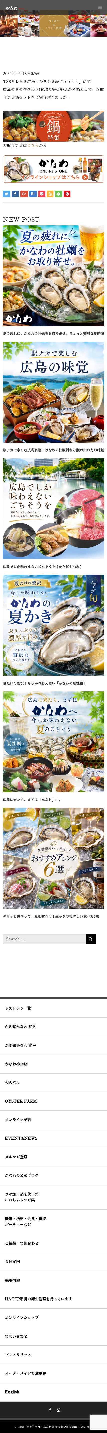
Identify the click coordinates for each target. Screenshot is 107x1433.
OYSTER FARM (21, 1101)
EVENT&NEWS (21, 1138)
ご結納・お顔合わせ (22, 1243)
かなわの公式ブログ (22, 1175)
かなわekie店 (16, 1064)
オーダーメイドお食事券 (25, 1373)
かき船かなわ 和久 (20, 1027)
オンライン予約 (18, 1120)
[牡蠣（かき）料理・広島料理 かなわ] (15, 7)
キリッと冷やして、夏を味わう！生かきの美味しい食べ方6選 (51, 916)
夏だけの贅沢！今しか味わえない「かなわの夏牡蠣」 (45, 683)
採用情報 (12, 1280)
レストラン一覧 (18, 1008)
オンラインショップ (22, 1317)
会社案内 (12, 1262)
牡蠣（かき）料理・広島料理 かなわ (41, 1427)
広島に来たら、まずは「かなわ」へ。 (32, 800)
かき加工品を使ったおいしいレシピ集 (22, 1197)
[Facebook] (49, 1409)
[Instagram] (57, 1409)
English (12, 1392)
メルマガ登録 (16, 1157)
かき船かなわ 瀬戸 (20, 1045)
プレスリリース (18, 1355)
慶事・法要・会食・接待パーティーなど (25, 1221)
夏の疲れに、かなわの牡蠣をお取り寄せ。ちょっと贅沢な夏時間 (53, 333)
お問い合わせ (16, 1336)
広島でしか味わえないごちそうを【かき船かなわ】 (43, 566)
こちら (33, 146)
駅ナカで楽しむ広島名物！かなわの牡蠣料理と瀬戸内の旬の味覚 (53, 450)
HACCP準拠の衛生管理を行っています (38, 1299)
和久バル (12, 1082)
